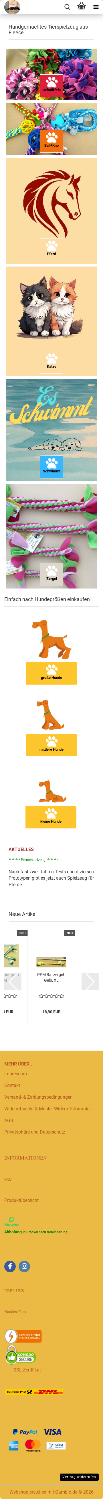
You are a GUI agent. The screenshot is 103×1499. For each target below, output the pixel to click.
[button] (12, 981)
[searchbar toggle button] (67, 7)
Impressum (15, 1073)
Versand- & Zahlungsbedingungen (38, 1097)
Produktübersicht (21, 1200)
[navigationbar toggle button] (96, 7)
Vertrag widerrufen (79, 1477)
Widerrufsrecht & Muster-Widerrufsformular (47, 1109)
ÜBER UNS (14, 1290)
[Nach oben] (87, 1490)
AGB (8, 1120)
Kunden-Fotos (16, 1311)
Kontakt (12, 1085)
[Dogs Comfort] (10, 7)
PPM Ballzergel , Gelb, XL (51, 977)
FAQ (8, 1179)
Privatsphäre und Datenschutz (34, 1132)
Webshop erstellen (27, 1492)
